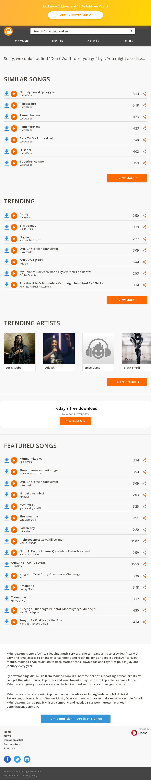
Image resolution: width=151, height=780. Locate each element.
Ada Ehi (50, 367)
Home (7, 731)
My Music (22, 41)
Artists (93, 41)
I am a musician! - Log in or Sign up (75, 718)
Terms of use (11, 775)
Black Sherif (132, 367)
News (7, 736)
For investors (12, 744)
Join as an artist (13, 740)
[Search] (131, 31)
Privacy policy (30, 775)
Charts (57, 41)
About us (9, 748)
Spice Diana (92, 367)
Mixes (129, 41)
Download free (75, 421)
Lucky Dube (13, 367)
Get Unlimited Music (75, 15)
